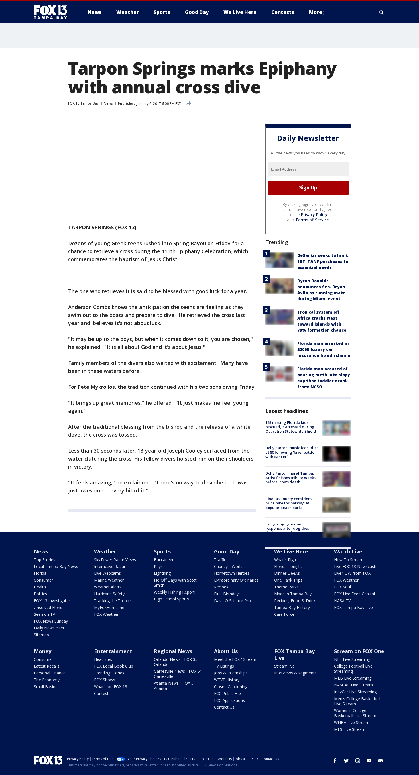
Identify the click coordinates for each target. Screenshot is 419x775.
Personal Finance (50, 673)
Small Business (48, 686)
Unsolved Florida (49, 607)
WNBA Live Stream (351, 722)
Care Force (284, 614)
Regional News (173, 651)
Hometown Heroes (231, 573)
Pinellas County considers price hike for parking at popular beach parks (288, 503)
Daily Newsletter (49, 628)
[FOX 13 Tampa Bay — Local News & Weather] (53, 12)
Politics (40, 593)
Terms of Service (312, 219)
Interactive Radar (109, 566)
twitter (346, 760)
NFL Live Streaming (352, 659)
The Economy (47, 679)
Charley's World (228, 566)
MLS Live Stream (349, 729)
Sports (162, 551)
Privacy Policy (314, 214)
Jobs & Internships (231, 673)
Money (42, 651)
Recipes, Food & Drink (295, 600)
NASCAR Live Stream (353, 685)
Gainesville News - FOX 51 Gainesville (178, 673)
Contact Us (224, 707)
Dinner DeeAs (287, 573)
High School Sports (171, 599)
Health (40, 587)
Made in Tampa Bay (293, 593)
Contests (102, 693)
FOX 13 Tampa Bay (83, 103)
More (315, 12)
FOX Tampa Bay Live (353, 607)
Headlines (103, 659)
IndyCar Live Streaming (355, 691)
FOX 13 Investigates (52, 600)
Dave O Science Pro (232, 600)
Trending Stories (109, 673)
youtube (369, 760)
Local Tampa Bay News (56, 566)
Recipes (221, 587)
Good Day (226, 551)
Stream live (284, 666)
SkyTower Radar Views (115, 559)
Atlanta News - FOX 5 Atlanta (174, 685)
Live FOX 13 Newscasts (355, 566)
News (108, 103)
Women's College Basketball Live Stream (355, 713)
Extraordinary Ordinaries (236, 580)
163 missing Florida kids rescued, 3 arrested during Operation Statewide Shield (290, 427)
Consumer (43, 580)
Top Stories (44, 559)
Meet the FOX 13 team (235, 659)
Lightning (162, 573)
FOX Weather (106, 614)
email (380, 760)
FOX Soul (342, 587)
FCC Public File (227, 693)
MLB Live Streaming (352, 678)
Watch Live (348, 551)
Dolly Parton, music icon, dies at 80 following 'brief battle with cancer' (291, 452)
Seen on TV (44, 614)
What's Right (285, 559)
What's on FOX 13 (110, 686)
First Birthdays (227, 593)
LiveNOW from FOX (352, 573)
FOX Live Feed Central (354, 593)
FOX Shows (104, 679)
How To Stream (348, 559)
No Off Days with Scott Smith (175, 582)
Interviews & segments (295, 673)
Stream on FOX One (359, 651)
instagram (357, 760)
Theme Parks (286, 587)
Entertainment (113, 651)
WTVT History (226, 679)
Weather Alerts (107, 587)
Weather (105, 551)
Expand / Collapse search (381, 12)
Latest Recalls (47, 666)
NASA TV (342, 600)
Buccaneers (165, 559)
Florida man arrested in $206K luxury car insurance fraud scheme (323, 349)
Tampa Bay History (292, 607)
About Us (226, 651)
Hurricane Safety (109, 593)
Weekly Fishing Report (174, 592)
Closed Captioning (230, 686)
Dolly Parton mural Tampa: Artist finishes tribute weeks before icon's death (290, 477)
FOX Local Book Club (113, 666)
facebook (334, 760)
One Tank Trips (288, 580)
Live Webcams (107, 573)
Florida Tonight (288, 566)
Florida (40, 573)
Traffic (220, 559)
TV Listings (224, 666)
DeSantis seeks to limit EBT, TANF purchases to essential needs (322, 261)
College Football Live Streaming (353, 668)
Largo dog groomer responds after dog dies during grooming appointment (287, 531)
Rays (158, 566)
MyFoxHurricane (109, 607)
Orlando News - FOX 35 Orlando (176, 662)
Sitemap (41, 634)
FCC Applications (229, 700)
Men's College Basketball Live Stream (357, 701)
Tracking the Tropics (113, 600)
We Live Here (291, 551)
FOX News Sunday (51, 621)
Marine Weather (109, 580)
